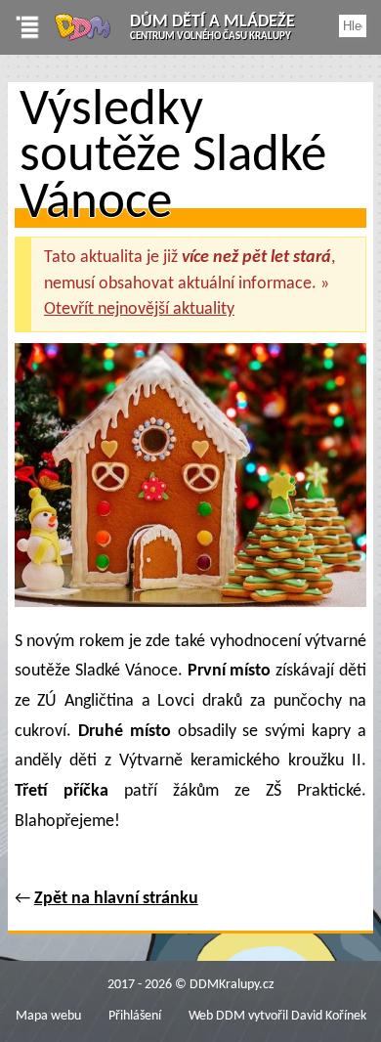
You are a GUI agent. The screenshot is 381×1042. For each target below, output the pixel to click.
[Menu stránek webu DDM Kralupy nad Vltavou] (20, 27)
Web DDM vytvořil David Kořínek (277, 1016)
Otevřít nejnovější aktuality (139, 309)
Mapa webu (48, 1016)
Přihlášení (134, 1016)
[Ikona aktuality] (190, 481)
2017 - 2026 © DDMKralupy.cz (191, 984)
